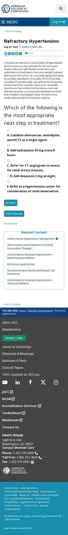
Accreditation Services (19, 406)
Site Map (44, 505)
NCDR (6, 399)
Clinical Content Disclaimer (45, 495)
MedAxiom (10, 420)
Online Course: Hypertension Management (31, 238)
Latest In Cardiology (17, 347)
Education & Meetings (18, 354)
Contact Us (10, 427)
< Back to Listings (13, 31)
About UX (24, 495)
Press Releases (48, 491)
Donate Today (14, 338)
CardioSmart (11, 413)
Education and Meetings (40, 310)
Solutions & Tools (14, 360)
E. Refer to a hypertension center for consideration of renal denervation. (33, 188)
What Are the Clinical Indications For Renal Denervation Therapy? (30, 246)
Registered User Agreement (34, 502)
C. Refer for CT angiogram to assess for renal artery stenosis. (33, 167)
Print (31, 53)
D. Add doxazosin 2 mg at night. (33, 176)
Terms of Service (12, 505)
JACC (5, 392)
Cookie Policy (30, 505)
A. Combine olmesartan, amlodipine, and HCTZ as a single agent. (33, 137)
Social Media (10, 495)
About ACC (9, 322)
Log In (57, 22)
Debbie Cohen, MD (32, 47)
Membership (11, 329)
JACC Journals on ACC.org (20, 374)
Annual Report (42, 498)
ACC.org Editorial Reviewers (18, 498)
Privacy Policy (11, 502)
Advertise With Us (29, 488)
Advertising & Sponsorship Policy (21, 491)
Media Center (11, 488)
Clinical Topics (12, 367)
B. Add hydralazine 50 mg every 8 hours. (31, 152)
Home (22, 310)
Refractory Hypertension (21, 264)
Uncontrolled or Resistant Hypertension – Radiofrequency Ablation (30, 256)
